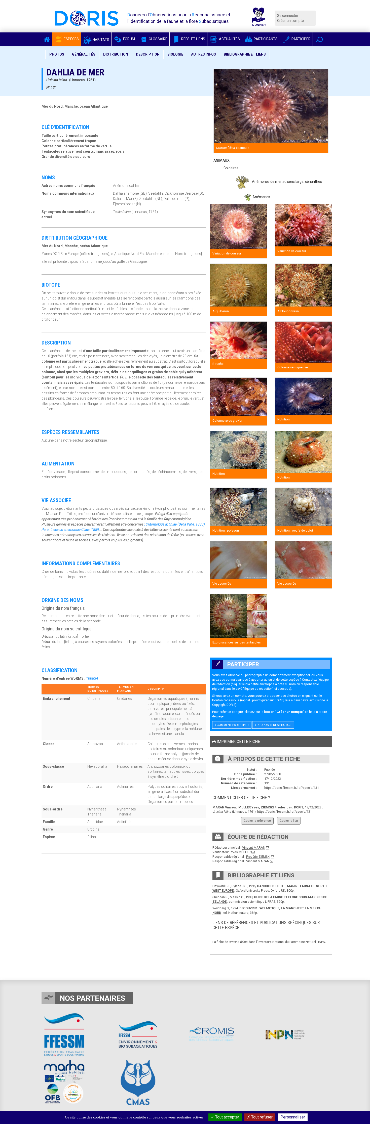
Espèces (71, 39)
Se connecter (287, 16)
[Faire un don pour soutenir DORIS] (258, 18)
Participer (301, 39)
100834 (92, 678)
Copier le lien (289, 821)
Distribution (115, 54)
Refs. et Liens (192, 39)
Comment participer (232, 725)
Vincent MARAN (253, 847)
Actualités (229, 39)
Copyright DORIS (223, 705)
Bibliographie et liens (245, 54)
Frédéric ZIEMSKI (258, 856)
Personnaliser (292, 1117)
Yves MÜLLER (241, 852)
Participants (265, 39)
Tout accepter (226, 1117)
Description (148, 54)
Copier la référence (257, 821)
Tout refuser (261, 1117)
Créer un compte (290, 21)
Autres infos (203, 54)
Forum (128, 39)
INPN (321, 942)
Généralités (83, 54)
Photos (56, 54)
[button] (319, 39)
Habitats (100, 40)
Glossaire (157, 39)
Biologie (175, 54)
